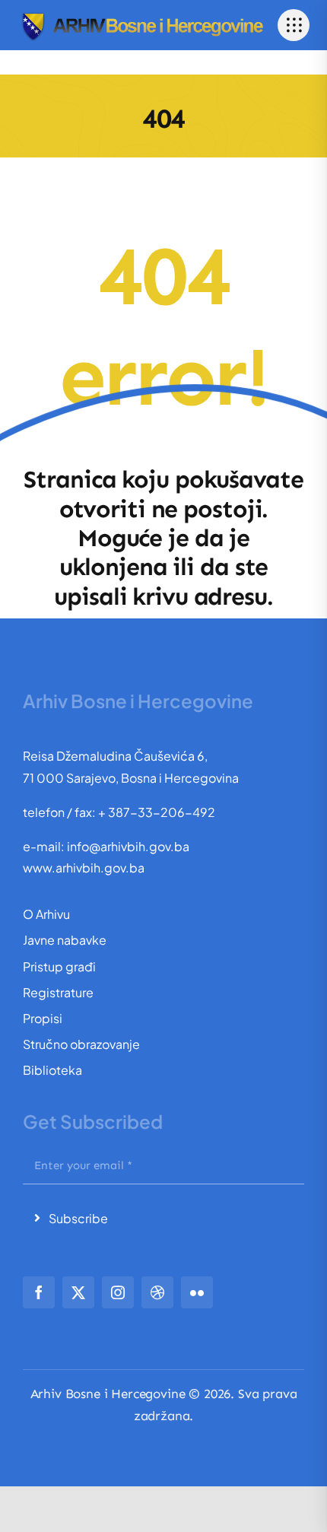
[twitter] (78, 1292)
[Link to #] (294, 25)
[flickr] (197, 1292)
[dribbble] (157, 1292)
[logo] (141, 15)
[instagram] (118, 1292)
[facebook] (39, 1292)
